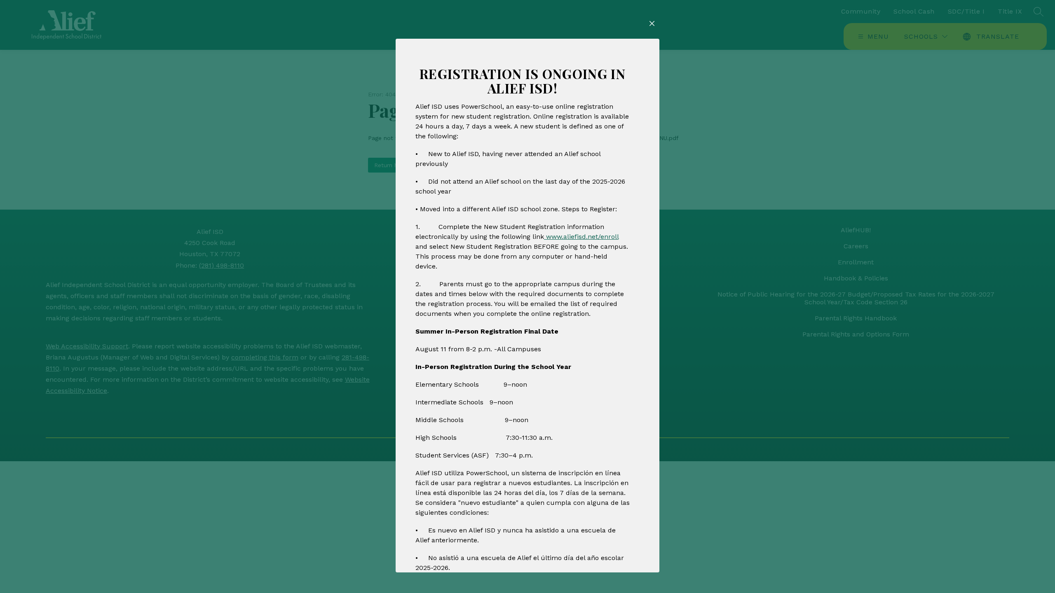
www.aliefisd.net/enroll (581, 236)
